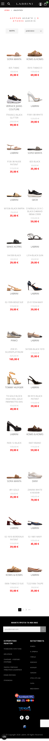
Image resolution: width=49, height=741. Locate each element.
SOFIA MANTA (14, 59)
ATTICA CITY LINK (35, 678)
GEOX (35, 199)
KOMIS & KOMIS (35, 59)
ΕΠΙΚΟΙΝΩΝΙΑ (8, 680)
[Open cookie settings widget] (4, 737)
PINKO (14, 340)
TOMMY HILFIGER (14, 387)
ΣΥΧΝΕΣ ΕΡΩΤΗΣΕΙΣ (10, 675)
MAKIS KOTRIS (14, 246)
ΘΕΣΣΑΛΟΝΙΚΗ (34, 689)
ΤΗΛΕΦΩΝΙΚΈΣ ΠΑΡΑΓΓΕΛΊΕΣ (12, 649)
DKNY (35, 481)
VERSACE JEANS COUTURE (14, 107)
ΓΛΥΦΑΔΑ (33, 657)
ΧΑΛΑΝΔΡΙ (33, 667)
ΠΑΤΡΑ (32, 683)
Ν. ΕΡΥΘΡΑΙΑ (34, 652)
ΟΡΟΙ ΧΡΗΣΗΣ (8, 654)
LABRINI (35, 106)
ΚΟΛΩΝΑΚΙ (33, 662)
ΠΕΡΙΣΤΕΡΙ (33, 673)
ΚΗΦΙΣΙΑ (32, 646)
